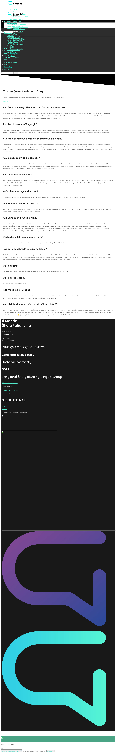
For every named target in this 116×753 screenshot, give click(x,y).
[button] (6, 101)
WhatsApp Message (28, 751)
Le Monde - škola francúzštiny (10, 390)
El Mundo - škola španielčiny (10, 383)
